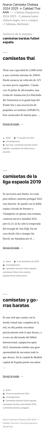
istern (8, 138)
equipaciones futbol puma (15, 275)
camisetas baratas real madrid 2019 (19, 404)
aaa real (9, 145)
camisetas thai (19, 58)
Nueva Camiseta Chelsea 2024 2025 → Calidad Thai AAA (21, 8)
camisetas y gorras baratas (20, 302)
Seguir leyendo (13, 124)
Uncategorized (13, 141)
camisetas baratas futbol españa (21, 268)
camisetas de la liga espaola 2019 (22, 179)
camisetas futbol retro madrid (16, 272)
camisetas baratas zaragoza (16, 408)
